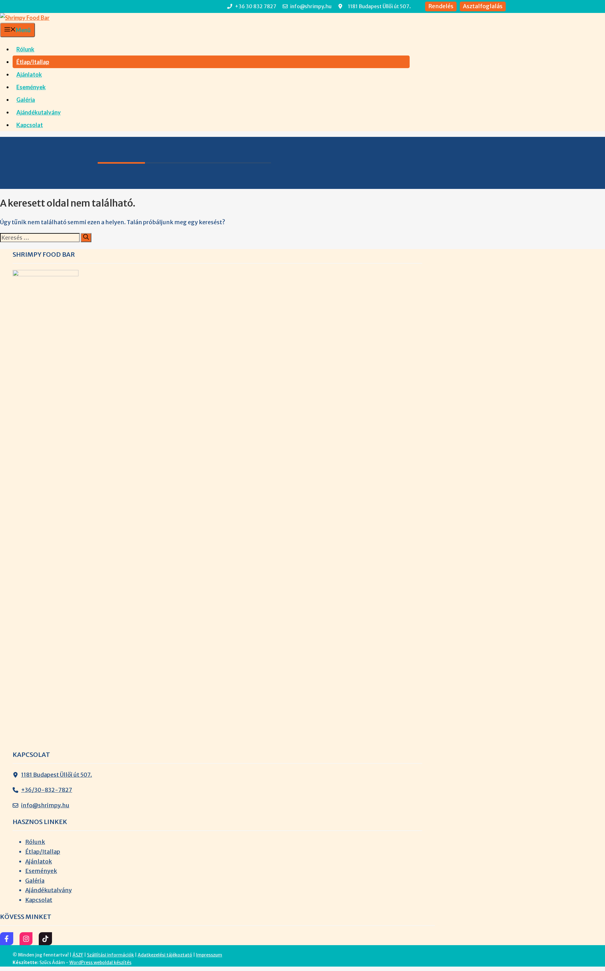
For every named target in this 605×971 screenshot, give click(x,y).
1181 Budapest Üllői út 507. (56, 774)
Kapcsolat (29, 124)
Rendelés (440, 6)
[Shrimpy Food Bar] (24, 17)
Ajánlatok (29, 74)
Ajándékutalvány (38, 112)
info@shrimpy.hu (45, 805)
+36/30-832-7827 (46, 789)
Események (31, 87)
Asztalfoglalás (483, 6)
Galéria (25, 99)
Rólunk (25, 49)
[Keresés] (86, 237)
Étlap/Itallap (32, 61)
